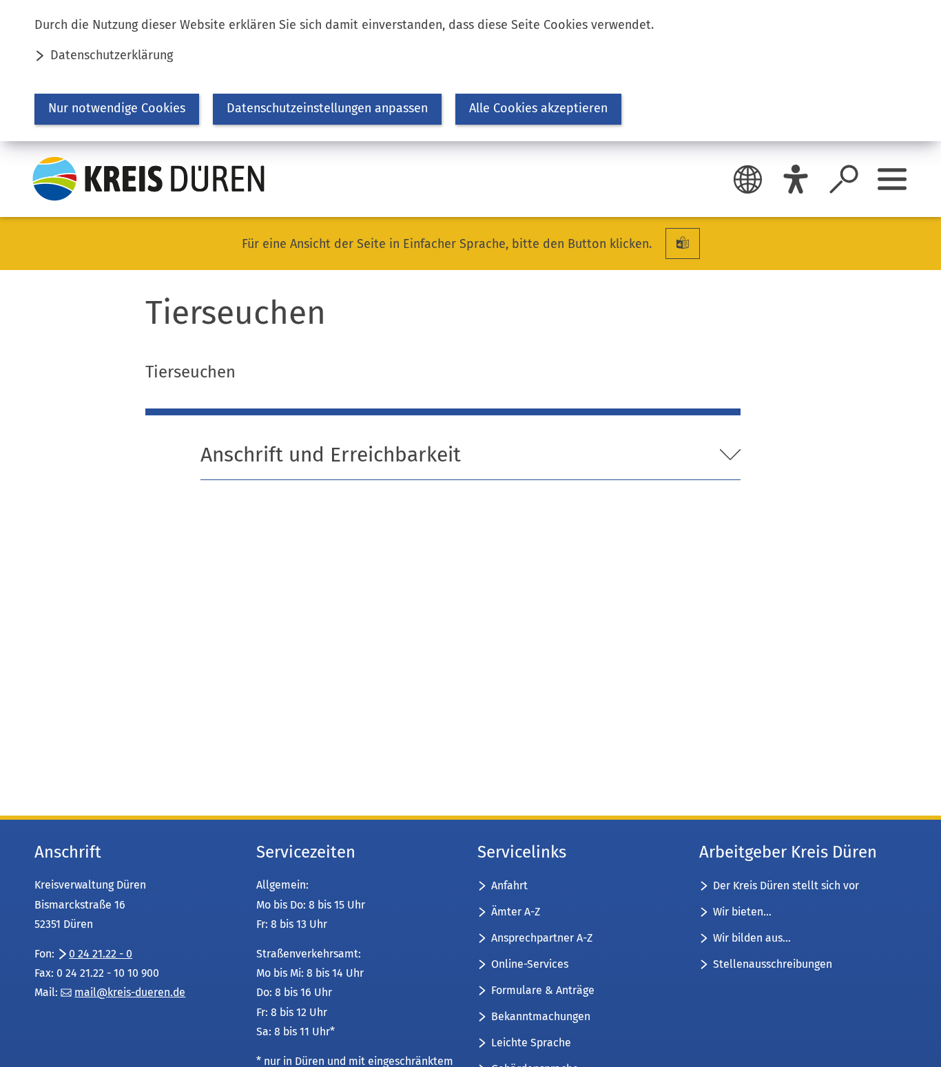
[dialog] (470, 70)
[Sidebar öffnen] (892, 179)
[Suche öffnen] (844, 179)
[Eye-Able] (795, 179)
